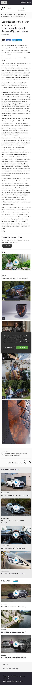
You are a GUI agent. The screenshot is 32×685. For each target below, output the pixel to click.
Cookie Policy (6, 678)
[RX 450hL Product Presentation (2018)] (16, 644)
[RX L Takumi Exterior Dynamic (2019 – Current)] (16, 507)
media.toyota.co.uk (25, 2)
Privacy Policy (6, 676)
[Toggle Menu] (29, 8)
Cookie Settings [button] (8, 347)
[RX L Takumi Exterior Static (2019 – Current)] (16, 482)
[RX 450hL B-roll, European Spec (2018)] (16, 618)
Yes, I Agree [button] (22, 347)
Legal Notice (22, 676)
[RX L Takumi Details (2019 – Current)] (16, 560)
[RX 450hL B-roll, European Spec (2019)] (16, 593)
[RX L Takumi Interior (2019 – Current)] (16, 534)
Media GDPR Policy (14, 676)
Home (2, 14)
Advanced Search (21, 10)
